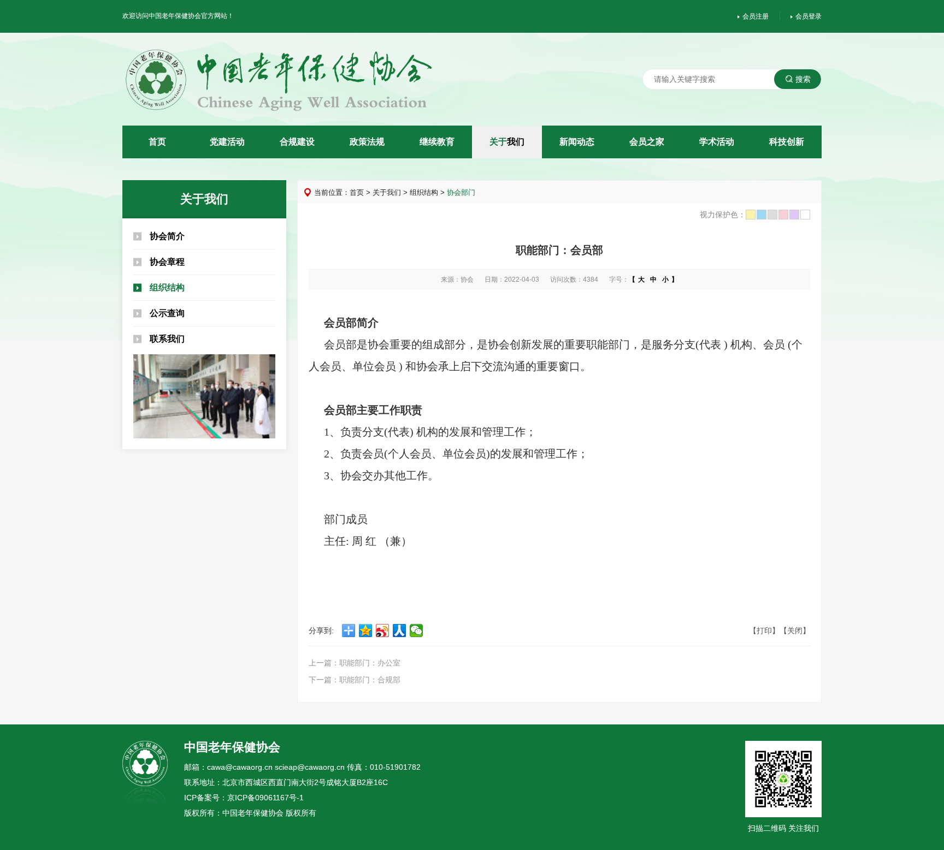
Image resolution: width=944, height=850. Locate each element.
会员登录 (808, 16)
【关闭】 (795, 630)
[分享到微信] (416, 630)
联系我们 (167, 338)
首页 (357, 192)
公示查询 (167, 313)
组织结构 (167, 287)
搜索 (803, 79)
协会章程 (167, 261)
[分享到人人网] (399, 630)
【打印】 (764, 630)
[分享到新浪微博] (383, 630)
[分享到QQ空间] (366, 630)
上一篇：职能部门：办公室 (354, 662)
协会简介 (167, 236)
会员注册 (755, 16)
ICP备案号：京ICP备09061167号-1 (244, 797)
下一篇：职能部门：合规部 (354, 679)
